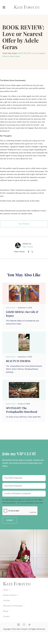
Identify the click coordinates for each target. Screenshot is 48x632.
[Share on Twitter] (32, 252)
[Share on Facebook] (28, 252)
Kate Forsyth (27, 247)
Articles (6, 600)
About (5, 590)
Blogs (5, 611)
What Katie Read (9, 53)
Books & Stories (10, 595)
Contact (6, 616)
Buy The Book (24, 224)
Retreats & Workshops (13, 606)
